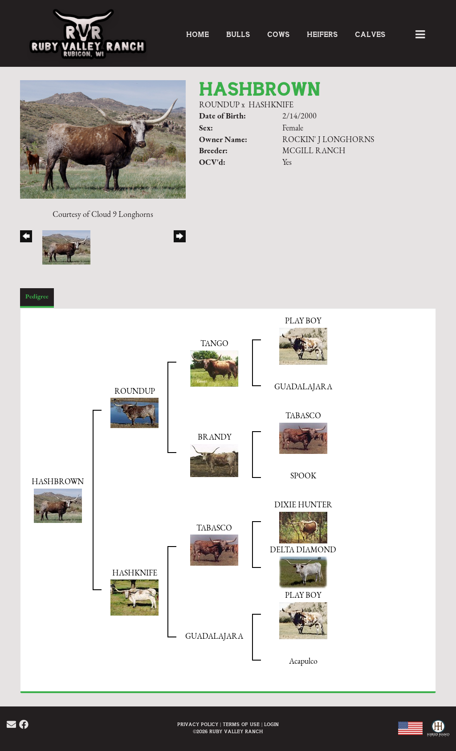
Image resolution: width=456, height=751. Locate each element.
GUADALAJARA (303, 388)
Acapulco (303, 662)
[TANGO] (214, 368)
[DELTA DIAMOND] (303, 572)
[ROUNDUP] (134, 413)
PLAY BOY (303, 322)
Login (271, 724)
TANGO (214, 344)
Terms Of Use (241, 724)
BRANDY (214, 438)
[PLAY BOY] (303, 346)
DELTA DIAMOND (303, 551)
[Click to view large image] (103, 139)
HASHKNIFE (270, 106)
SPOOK (303, 477)
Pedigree (37, 297)
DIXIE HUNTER (303, 506)
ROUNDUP (219, 106)
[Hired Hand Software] (437, 733)
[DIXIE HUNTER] (303, 527)
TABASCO (303, 416)
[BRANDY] (214, 460)
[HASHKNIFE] (134, 597)
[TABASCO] (303, 438)
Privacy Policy (197, 724)
